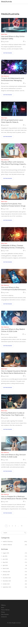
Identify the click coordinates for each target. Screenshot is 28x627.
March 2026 (15, 568)
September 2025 (15, 587)
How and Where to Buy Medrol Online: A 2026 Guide (13, 330)
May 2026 (15, 562)
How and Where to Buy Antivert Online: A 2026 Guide (13, 456)
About (2, 607)
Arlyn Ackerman (5, 76)
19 (21, 526)
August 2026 (15, 553)
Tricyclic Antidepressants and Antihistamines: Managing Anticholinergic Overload (12, 79)
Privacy (3, 612)
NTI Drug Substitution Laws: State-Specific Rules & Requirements (12, 121)
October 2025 (15, 584)
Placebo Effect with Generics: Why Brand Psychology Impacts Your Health (13, 163)
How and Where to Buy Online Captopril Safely (12, 38)
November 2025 (15, 581)
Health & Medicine (15, 544)
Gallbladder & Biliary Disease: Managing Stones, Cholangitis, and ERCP (12, 247)
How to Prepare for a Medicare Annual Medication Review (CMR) (14, 498)
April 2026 (15, 565)
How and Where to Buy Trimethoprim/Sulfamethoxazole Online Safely (14, 288)
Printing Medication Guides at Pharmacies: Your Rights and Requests (12, 414)
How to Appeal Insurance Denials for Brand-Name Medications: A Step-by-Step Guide (13, 372)
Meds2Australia (6, 1)
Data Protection (5, 614)
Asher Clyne (4, 34)
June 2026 (15, 559)
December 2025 (15, 577)
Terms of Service (5, 610)
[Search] (25, 532)
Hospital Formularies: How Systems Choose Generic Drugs (13, 205)
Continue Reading (7, 52)
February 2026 (15, 571)
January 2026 (15, 574)
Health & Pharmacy (15, 541)
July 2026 (15, 556)
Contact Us (4, 616)
